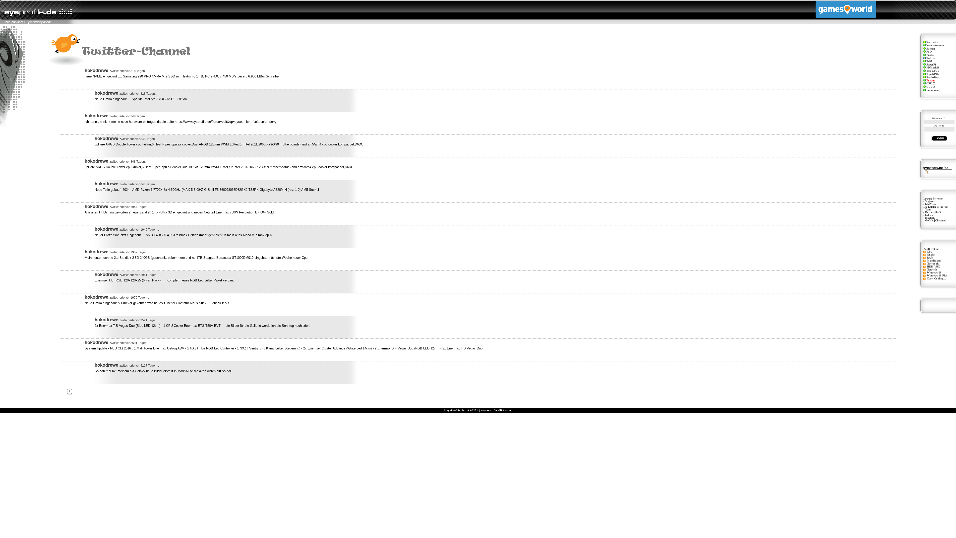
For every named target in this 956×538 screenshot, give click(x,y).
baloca (929, 215)
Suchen (930, 48)
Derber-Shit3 (933, 212)
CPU (930, 251)
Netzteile (932, 269)
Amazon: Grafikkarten (496, 410)
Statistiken (932, 77)
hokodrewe (96, 70)
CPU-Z (930, 83)
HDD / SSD (933, 266)
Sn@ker (930, 201)
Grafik (931, 254)
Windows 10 (934, 272)
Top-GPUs (932, 74)
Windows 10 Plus (937, 275)
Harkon (930, 217)
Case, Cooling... (936, 278)
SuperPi (931, 64)
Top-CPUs (932, 70)
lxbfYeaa (930, 204)
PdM (929, 61)
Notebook (933, 263)
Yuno (928, 209)
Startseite (932, 42)
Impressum (932, 90)
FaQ (929, 51)
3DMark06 (933, 67)
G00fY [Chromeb (935, 220)
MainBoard (934, 260)
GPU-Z (930, 86)
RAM (930, 257)
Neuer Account (935, 45)
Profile (930, 55)
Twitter (930, 58)
